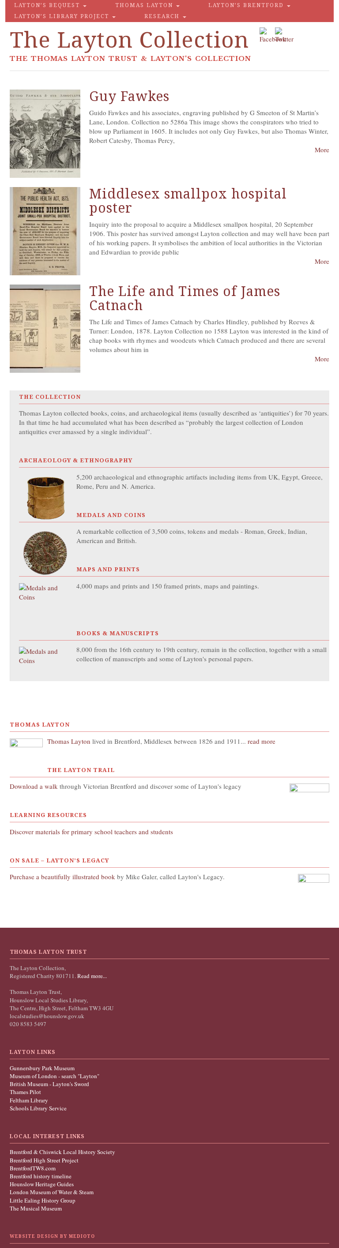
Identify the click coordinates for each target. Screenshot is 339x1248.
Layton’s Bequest (48, 5)
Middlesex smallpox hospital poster (188, 201)
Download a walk (35, 786)
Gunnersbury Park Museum (42, 1068)
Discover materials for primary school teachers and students (91, 831)
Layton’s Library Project (62, 16)
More (322, 149)
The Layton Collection (129, 40)
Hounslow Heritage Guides (42, 1184)
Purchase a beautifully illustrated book (62, 876)
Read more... (91, 976)
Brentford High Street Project (44, 1160)
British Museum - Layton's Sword (49, 1084)
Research (163, 16)
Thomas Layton (145, 5)
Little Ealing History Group (42, 1200)
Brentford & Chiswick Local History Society (62, 1152)
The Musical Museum (36, 1208)
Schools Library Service (38, 1108)
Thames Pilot (25, 1092)
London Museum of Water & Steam (52, 1192)
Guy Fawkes (129, 96)
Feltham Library (29, 1100)
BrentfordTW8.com (33, 1168)
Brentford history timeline (41, 1176)
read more (261, 741)
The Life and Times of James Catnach (184, 298)
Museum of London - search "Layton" (54, 1076)
